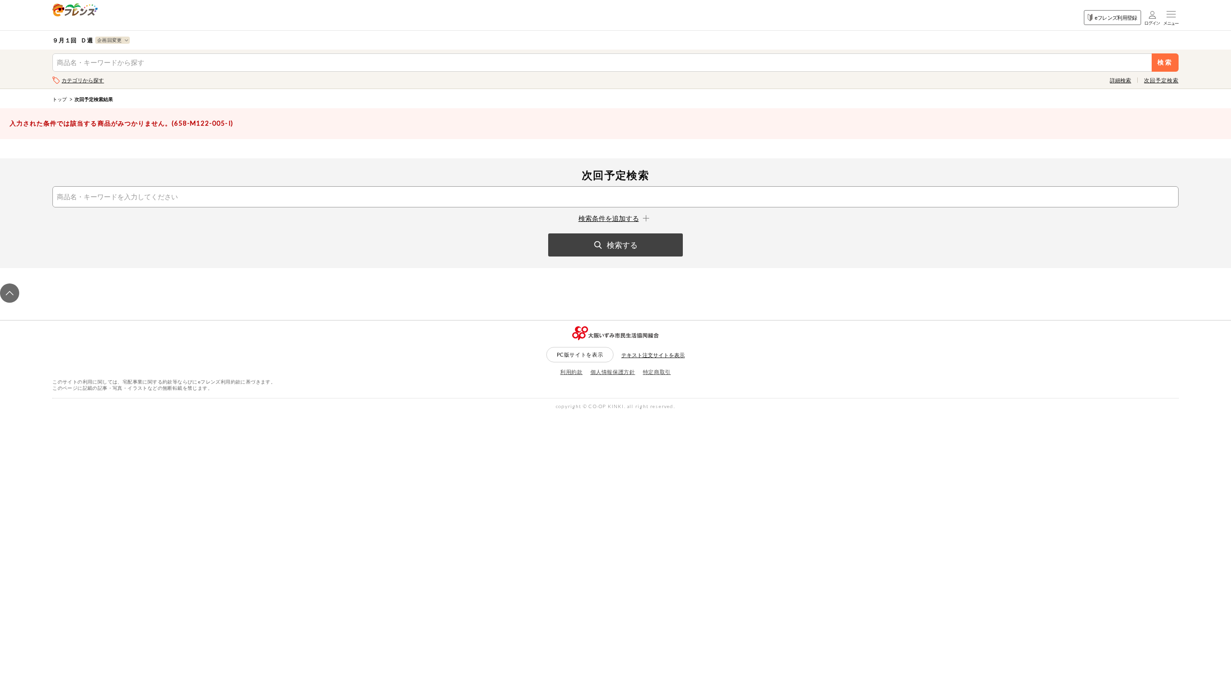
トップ (59, 99)
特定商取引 (657, 372)
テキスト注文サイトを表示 (653, 355)
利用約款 (571, 372)
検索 (1164, 62)
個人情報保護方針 (612, 372)
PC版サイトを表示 (580, 354)
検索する (622, 244)
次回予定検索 (1161, 80)
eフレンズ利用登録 (1115, 17)
